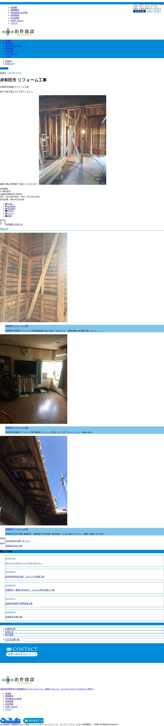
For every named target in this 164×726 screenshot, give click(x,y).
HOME (14, 7)
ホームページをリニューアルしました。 (23, 563)
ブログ (14, 23)
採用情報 (15, 15)
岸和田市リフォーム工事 (16, 529)
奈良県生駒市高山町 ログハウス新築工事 (24, 577)
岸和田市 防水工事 (13, 546)
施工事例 (9, 635)
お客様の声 (10, 629)
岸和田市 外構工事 (13, 617)
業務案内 (15, 10)
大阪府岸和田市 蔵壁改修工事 (18, 603)
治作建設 (10, 224)
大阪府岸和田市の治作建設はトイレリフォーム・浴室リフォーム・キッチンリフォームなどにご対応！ (47, 689)
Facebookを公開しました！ (18, 541)
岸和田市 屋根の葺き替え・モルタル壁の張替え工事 (29, 590)
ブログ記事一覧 (12, 639)
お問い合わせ (17, 21)
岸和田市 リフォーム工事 (16, 326)
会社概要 (15, 18)
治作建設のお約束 (19, 13)
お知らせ (18, 224)
